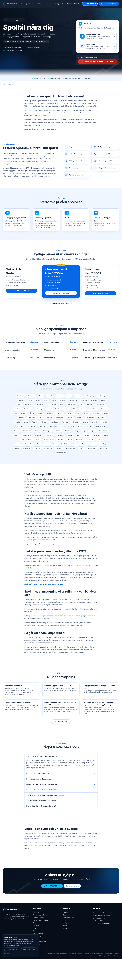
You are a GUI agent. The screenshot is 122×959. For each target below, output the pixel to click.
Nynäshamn (27, 431)
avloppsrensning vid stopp (33, 544)
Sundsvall (63, 400)
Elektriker (36, 912)
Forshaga (59, 448)
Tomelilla (104, 409)
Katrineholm (31, 426)
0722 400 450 (91, 4)
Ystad (62, 404)
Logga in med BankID (110, 4)
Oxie (31, 444)
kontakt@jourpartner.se (102, 915)
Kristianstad (29, 404)
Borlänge (21, 417)
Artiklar (38, 4)
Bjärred (69, 439)
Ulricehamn (60, 435)
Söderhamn (27, 435)
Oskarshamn (103, 431)
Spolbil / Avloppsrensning (41, 920)
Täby (75, 444)
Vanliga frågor (67, 923)
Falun (106, 413)
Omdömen (66, 915)
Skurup (83, 409)
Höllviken (79, 439)
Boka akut (56, 953)
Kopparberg (48, 448)
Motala (80, 426)
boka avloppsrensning (48, 129)
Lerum (26, 422)
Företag (56, 4)
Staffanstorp (28, 409)
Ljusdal (70, 435)
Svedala (66, 409)
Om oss (69, 4)
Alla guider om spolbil (61, 721)
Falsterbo (89, 439)
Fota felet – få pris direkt (75, 953)
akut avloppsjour (50, 544)
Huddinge (103, 444)
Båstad (40, 413)
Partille (34, 422)
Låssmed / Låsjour (38, 917)
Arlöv (22, 439)
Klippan (23, 413)
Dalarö (81, 448)
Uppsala (50, 396)
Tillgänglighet (103, 956)
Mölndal (43, 422)
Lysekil (94, 422)
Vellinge (17, 409)
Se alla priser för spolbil (61, 303)
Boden (69, 413)
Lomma (49, 409)
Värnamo (89, 426)
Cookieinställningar (113, 956)
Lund (30, 400)
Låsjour (35, 928)
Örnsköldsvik (100, 426)
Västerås (59, 396)
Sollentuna (84, 444)
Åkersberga (104, 448)
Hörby (76, 431)
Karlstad (84, 400)
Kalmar (63, 426)
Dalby (38, 439)
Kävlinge (40, 409)
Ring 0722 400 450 (22, 290)
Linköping (78, 396)
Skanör (99, 439)
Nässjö (37, 431)
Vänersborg (49, 435)
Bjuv (15, 413)
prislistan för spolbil (31, 584)
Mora (78, 435)
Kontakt (76, 4)
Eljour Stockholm (38, 933)
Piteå (77, 413)
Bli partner (66, 928)
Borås (54, 400)
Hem (21, 4)
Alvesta (67, 431)
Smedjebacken (61, 452)
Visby (72, 426)
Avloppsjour (36, 931)
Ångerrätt (116, 953)
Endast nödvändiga (28, 950)
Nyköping (20, 426)
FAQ (63, 4)
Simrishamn (93, 409)
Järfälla (16, 448)
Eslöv (81, 404)
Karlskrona (53, 426)
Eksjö (84, 431)
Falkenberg (75, 422)
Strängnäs (42, 426)
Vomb (38, 444)
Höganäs (90, 404)
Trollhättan (90, 417)
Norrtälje (50, 413)
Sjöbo (75, 409)
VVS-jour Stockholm (39, 941)
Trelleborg (52, 404)
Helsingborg (90, 396)
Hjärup (30, 439)
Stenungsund (47, 431)
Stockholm (20, 396)
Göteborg (31, 396)
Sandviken (31, 417)
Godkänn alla (12, 950)
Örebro (68, 396)
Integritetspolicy (98, 953)
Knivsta (58, 431)
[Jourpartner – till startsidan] (10, 4)
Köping (41, 417)
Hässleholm (72, 404)
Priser (47, 4)
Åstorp (32, 413)
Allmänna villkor (88, 953)
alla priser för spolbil (31, 129)
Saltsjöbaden (91, 448)
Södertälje (104, 422)
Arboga (49, 417)
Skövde (79, 417)
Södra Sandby (49, 439)
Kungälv (17, 422)
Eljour (34, 923)
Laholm (85, 422)
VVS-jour (36, 925)
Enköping (60, 413)
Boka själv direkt (72, 886)
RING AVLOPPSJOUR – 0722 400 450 (99, 61)
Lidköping (70, 417)
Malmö (41, 396)
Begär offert (63, 953)
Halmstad (94, 400)
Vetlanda (87, 435)
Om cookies (7, 953)
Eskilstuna (73, 400)
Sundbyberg (65, 444)
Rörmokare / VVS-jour (40, 915)
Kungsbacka (54, 422)
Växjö (103, 400)
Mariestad (59, 417)
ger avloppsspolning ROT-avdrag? (51, 584)
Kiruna (16, 431)
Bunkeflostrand (20, 444)
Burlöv (57, 409)
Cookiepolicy (108, 953)
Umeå (38, 400)
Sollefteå (38, 435)
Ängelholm (100, 404)
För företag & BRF (68, 917)
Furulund (60, 439)
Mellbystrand (70, 448)
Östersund (96, 413)
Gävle (46, 400)
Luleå (19, 404)
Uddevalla (101, 417)
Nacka (94, 444)
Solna (55, 444)
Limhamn (97, 435)
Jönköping (101, 396)
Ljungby (16, 435)
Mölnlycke (26, 448)
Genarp (46, 444)
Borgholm (37, 448)
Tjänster (28, 4)
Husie (106, 435)
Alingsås (92, 431)
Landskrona (41, 404)
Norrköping (21, 400)
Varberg (65, 422)
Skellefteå (86, 413)
